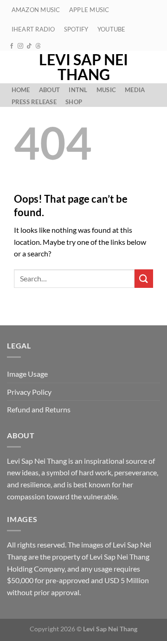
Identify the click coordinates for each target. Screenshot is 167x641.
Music (106, 89)
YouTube (111, 29)
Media (135, 89)
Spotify (76, 29)
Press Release (34, 102)
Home (21, 89)
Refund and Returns (39, 409)
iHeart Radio (33, 29)
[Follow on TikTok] (29, 46)
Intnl (78, 89)
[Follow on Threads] (38, 46)
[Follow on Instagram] (20, 46)
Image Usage (27, 373)
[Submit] (144, 278)
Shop (73, 102)
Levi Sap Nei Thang (83, 67)
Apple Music (89, 9)
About (49, 89)
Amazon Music (36, 9)
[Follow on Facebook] (11, 46)
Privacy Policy (29, 391)
